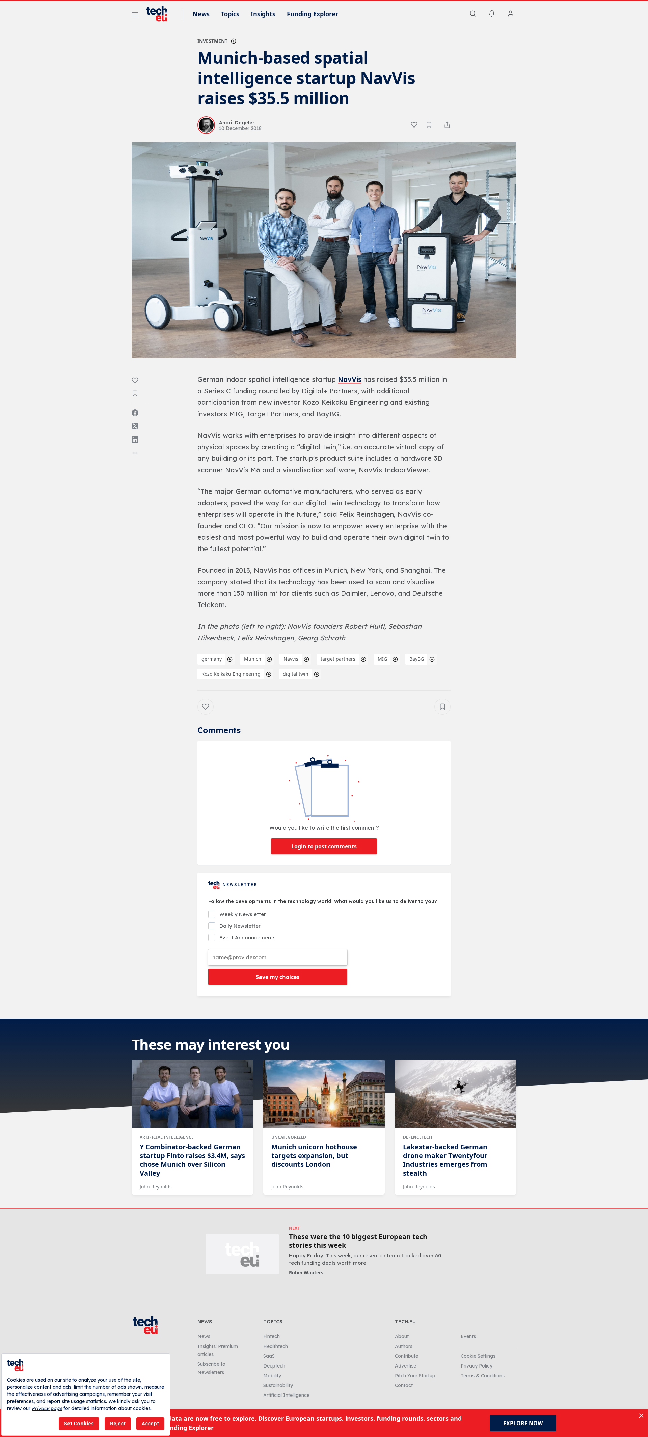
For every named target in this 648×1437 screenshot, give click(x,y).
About (402, 1336)
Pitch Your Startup (415, 1376)
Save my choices (277, 977)
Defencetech (417, 1137)
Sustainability (278, 1385)
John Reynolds (156, 1186)
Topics (230, 14)
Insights (263, 14)
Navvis (291, 659)
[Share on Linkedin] (135, 439)
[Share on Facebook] (135, 412)
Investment (212, 41)
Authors (403, 1346)
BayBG (416, 659)
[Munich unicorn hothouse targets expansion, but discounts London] (324, 1094)
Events (468, 1336)
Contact (404, 1385)
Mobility (272, 1376)
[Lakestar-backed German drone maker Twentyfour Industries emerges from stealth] (455, 1094)
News (201, 14)
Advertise (405, 1366)
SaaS (269, 1356)
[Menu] (135, 15)
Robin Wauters (306, 1272)
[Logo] (159, 14)
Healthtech (275, 1346)
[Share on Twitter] (135, 426)
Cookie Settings (478, 1356)
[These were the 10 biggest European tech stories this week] (242, 1254)
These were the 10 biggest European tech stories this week (358, 1241)
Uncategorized (288, 1137)
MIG (382, 659)
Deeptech (274, 1366)
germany (211, 659)
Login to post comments (324, 846)
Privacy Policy (476, 1366)
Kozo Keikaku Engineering (231, 674)
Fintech (271, 1336)
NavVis (349, 379)
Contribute (406, 1356)
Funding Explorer (312, 14)
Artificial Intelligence (167, 1137)
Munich (252, 659)
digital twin (295, 674)
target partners (338, 659)
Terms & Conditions (483, 1376)
